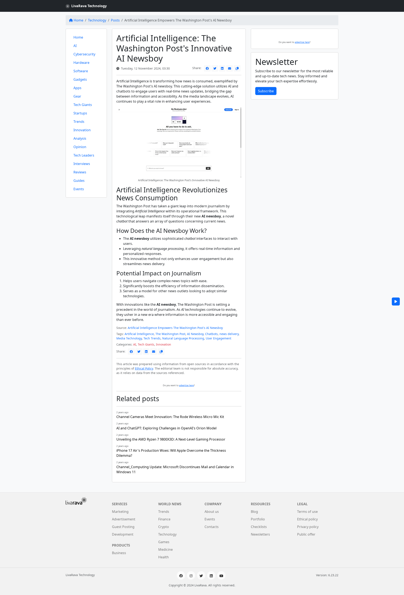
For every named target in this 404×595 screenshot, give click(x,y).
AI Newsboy (195, 334)
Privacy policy (308, 526)
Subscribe (266, 91)
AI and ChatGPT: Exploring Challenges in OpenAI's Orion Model (166, 428)
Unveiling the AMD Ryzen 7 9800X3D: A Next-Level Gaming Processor (170, 439)
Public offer (306, 534)
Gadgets (80, 79)
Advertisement (123, 519)
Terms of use (307, 511)
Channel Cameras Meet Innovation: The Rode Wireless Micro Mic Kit (170, 416)
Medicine (165, 549)
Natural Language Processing (183, 338)
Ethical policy (307, 519)
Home (78, 20)
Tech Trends (152, 338)
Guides (79, 180)
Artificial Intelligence (139, 334)
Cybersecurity (84, 54)
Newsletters (260, 534)
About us (212, 511)
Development (122, 534)
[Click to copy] (237, 68)
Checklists (259, 526)
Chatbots (211, 334)
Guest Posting (123, 526)
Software (80, 71)
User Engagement (218, 338)
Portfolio (258, 519)
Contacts (212, 526)
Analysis (79, 138)
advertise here (186, 385)
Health (163, 557)
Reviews (79, 172)
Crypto (163, 526)
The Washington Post (170, 334)
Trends (78, 121)
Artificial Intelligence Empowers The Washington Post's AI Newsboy (175, 328)
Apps (77, 88)
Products (121, 545)
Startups (80, 113)
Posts (115, 20)
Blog (254, 511)
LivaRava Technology (89, 6)
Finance (164, 519)
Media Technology (129, 338)
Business (119, 553)
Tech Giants (82, 104)
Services (119, 504)
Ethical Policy (144, 368)
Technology (97, 20)
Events (78, 189)
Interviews (81, 163)
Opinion (79, 147)
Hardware (81, 62)
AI (75, 45)
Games (163, 542)
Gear (77, 96)
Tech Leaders (83, 155)
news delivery (229, 334)
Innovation (82, 130)
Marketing (120, 511)
